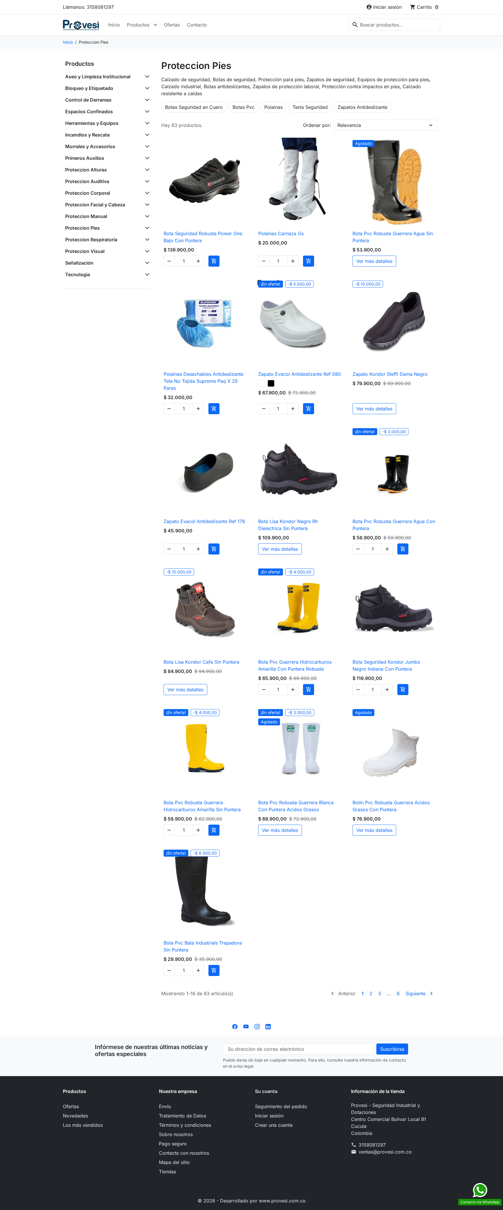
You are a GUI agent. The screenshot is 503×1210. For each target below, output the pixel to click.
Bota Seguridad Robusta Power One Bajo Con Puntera (203, 237)
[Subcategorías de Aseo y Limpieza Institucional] (146, 76)
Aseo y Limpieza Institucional (97, 76)
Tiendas (167, 1171)
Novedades (75, 1116)
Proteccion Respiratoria (91, 239)
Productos (138, 25)
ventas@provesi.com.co (385, 1152)
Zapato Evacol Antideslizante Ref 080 (299, 374)
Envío (165, 1106)
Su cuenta (266, 1091)
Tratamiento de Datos (182, 1116)
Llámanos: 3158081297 (88, 7)
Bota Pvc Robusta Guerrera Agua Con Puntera (394, 524)
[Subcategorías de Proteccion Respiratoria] (146, 239)
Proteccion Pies (82, 228)
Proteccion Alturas (86, 170)
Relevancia (349, 125)
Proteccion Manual (86, 216)
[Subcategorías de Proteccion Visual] (146, 251)
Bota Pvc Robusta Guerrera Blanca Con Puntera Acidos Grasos (296, 806)
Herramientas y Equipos (91, 123)
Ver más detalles (374, 261)
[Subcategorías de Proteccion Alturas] (146, 169)
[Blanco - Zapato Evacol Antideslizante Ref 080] (261, 383)
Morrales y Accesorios (90, 146)
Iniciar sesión (269, 1116)
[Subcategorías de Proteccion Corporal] (146, 193)
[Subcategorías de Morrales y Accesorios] (146, 146)
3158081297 (372, 1145)
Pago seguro (173, 1144)
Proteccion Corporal (87, 193)
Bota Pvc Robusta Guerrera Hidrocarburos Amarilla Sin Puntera (202, 806)
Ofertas (172, 25)
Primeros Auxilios (84, 158)
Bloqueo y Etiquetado (89, 88)
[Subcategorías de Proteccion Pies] (146, 228)
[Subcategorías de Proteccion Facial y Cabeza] (146, 204)
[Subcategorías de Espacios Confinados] (146, 111)
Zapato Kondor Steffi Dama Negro (390, 374)
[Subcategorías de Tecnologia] (146, 274)
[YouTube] (246, 1026)
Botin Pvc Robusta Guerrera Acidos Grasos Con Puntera (391, 806)
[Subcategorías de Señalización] (146, 262)
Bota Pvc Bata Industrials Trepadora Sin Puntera (203, 946)
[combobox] (394, 25)
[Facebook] (235, 1026)
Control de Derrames (88, 100)
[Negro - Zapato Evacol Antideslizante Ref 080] (271, 383)
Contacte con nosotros (184, 1153)
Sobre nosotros (176, 1134)
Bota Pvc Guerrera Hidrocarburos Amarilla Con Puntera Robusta (295, 665)
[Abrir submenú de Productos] (155, 24)
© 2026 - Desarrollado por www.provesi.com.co (252, 1201)
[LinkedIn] (268, 1026)
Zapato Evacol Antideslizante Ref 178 (204, 521)
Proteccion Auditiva (87, 181)
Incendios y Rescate (87, 135)
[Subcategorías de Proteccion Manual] (146, 216)
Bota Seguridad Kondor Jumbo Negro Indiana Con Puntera (386, 665)
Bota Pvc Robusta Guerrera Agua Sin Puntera (393, 237)
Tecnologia (77, 274)
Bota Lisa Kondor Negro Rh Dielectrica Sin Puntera (288, 524)
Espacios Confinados (89, 111)
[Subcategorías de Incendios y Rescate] (146, 134)
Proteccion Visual (85, 251)
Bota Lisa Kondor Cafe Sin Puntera (201, 662)
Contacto (197, 25)
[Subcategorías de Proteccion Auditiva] (146, 181)
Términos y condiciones (185, 1125)
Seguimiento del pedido (281, 1106)
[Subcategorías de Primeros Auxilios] (146, 158)
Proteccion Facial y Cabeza (95, 205)
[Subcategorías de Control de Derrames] (146, 99)
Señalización (79, 263)
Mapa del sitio (174, 1162)
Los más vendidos (83, 1125)
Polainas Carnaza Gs (281, 233)
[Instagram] (257, 1026)
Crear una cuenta (274, 1125)
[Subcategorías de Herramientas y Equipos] (146, 123)
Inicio (114, 25)
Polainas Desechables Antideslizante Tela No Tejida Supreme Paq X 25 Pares (203, 381)
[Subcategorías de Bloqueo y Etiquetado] (146, 88)
